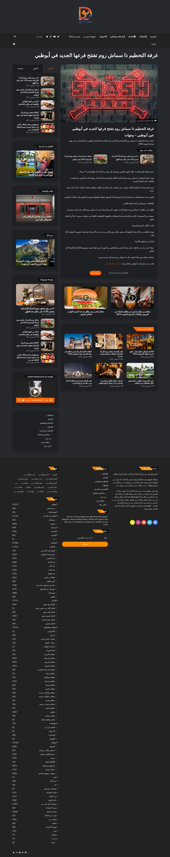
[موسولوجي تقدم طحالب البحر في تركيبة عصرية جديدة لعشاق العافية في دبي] (47, 127)
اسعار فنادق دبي (23, 479)
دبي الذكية (53, 796)
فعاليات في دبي (52, 491)
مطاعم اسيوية (50, 666)
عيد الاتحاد (51, 562)
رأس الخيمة (52, 800)
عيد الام (52, 566)
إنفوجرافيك (53, 512)
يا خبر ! (153, 44)
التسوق (52, 746)
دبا (54, 539)
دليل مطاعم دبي (39, 487)
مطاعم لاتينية (50, 689)
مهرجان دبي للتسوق (47, 589)
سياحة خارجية (52, 812)
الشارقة (54, 531)
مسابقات (51, 520)
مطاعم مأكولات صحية (47, 696)
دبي (16, 483)
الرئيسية (153, 37)
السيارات (51, 735)
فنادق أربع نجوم (49, 604)
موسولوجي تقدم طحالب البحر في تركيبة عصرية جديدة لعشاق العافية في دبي (28, 127)
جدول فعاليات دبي (36, 483)
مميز (55, 831)
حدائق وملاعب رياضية (47, 750)
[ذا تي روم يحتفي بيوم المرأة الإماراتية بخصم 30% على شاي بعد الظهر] (147, 159)
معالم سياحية (50, 769)
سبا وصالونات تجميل (47, 754)
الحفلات (52, 547)
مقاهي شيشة (50, 716)
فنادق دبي (40, 491)
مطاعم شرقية (50, 681)
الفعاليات (142, 37)
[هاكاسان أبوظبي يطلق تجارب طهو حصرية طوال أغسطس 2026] (140, 341)
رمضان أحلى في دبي (49, 804)
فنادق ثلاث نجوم (49, 612)
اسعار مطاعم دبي (51, 483)
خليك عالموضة (51, 792)
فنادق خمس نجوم (48, 616)
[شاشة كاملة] (19, 400)
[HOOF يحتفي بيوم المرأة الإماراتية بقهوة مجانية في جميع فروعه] (47, 116)
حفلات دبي (24, 483)
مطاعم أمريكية (49, 658)
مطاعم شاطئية (49, 677)
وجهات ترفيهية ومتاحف (46, 773)
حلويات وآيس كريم (48, 639)
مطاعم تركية (50, 673)
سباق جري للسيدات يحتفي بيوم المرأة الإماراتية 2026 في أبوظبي (27, 92)
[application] (35, 392)
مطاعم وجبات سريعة (47, 704)
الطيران (52, 739)
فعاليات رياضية (49, 577)
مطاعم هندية (50, 700)
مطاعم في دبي (19, 491)
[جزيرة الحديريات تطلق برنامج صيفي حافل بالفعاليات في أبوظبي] (140, 370)
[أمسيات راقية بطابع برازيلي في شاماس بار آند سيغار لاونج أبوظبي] (109, 370)
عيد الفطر (51, 574)
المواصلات (53, 723)
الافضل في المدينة (46, 431)
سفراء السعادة (51, 808)
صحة (53, 842)
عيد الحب (51, 570)
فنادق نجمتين (50, 623)
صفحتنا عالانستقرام (113, 263)
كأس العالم (51, 581)
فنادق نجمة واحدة (48, 620)
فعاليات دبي (18, 487)
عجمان (54, 823)
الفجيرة (54, 535)
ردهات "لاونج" (50, 643)
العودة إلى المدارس (48, 550)
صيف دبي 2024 (74, 37)
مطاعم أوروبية (49, 662)
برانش (52, 635)
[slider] (37, 400)
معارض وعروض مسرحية (46, 585)
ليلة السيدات (50, 650)
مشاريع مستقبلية (44, 435)
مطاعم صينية (50, 685)
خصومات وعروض (50, 789)
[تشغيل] (51, 400)
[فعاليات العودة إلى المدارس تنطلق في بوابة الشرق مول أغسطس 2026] (78, 341)
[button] (35, 392)
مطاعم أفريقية (49, 654)
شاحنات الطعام (49, 647)
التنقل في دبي (50, 727)
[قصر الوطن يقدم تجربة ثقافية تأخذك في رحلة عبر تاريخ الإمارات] (78, 370)
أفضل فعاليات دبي (51, 479)
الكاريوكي (51, 631)
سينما (53, 758)
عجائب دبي (53, 819)
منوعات (54, 835)
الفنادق (131, 37)
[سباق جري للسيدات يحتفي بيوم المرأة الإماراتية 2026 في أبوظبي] (100, 159)
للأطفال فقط (50, 762)
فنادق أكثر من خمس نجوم (45, 608)
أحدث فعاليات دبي (29, 475)
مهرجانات (51, 593)
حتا (56, 785)
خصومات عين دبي (90, 37)
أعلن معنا (47, 446)
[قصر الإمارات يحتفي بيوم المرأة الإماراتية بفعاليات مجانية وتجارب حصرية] (109, 341)
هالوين (52, 597)
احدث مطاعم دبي (36, 479)
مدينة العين (51, 508)
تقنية (55, 777)
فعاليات (28, 487)
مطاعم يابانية (50, 708)
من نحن (48, 438)
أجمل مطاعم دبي (43, 475)
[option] (35, 164)
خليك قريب (44, 442)
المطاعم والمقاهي (116, 37)
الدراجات (51, 731)
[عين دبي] (85, 16)
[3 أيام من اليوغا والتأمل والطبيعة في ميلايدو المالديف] (47, 105)
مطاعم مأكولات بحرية (47, 693)
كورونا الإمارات (51, 827)
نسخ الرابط (95, 273)
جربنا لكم (53, 781)
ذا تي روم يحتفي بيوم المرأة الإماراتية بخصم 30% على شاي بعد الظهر (28, 80)
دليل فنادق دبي (52, 487)
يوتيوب (52, 524)
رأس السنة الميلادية (48, 554)
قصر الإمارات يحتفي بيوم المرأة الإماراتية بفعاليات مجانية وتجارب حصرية (111, 353)
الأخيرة (50, 68)
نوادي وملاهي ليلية (48, 719)
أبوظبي (54, 475)
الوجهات (102, 37)
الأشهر (35, 68)
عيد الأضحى (50, 558)
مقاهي (52, 712)
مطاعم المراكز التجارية (46, 670)
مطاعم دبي (30, 491)
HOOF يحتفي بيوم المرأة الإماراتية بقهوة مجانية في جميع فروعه (28, 115)
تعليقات (20, 68)
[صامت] (23, 400)
